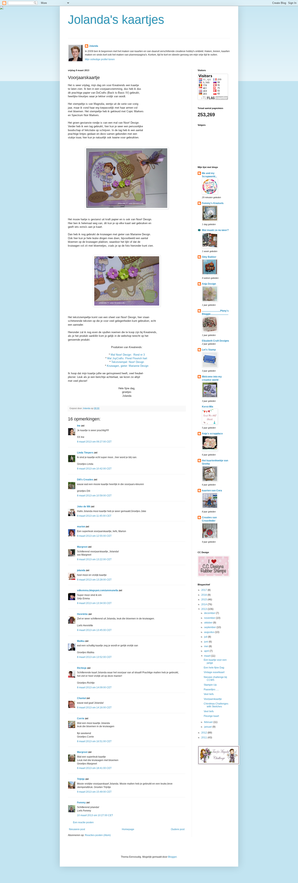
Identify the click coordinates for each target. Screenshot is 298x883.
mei (206, 646)
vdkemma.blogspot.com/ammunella (97, 590)
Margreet (82, 546)
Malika (81, 641)
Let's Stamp (209, 349)
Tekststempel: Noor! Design (127, 361)
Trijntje (81, 779)
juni (206, 641)
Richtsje (82, 668)
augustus (209, 632)
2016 (204, 594)
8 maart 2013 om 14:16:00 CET (94, 707)
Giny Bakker (209, 256)
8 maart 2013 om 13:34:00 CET (94, 603)
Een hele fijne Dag (214, 667)
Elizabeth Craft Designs (215, 340)
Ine (78, 425)
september (210, 627)
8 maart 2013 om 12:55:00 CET (94, 536)
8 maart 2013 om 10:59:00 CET (94, 495)
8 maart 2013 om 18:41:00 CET (94, 768)
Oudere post (177, 829)
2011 (204, 737)
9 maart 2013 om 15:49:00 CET (94, 791)
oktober (208, 622)
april (207, 651)
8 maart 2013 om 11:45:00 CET (94, 515)
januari (208, 726)
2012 (204, 732)
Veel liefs (209, 694)
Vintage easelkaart (214, 672)
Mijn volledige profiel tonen (100, 59)
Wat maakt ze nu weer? (215, 230)
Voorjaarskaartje (213, 699)
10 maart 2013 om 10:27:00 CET (95, 815)
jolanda (81, 570)
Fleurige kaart (211, 716)
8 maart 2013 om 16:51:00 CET (94, 741)
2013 (204, 609)
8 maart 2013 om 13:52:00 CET (94, 657)
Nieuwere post (77, 829)
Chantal (81, 698)
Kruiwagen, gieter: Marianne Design (127, 365)
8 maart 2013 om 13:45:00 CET (94, 630)
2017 (204, 590)
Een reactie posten (83, 822)
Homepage (128, 829)
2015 (204, 599)
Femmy (81, 802)
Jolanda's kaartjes (116, 19)
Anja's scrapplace (212, 433)
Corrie (80, 718)
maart (207, 655)
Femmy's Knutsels (213, 203)
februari (208, 722)
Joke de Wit (83, 506)
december (210, 613)
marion (81, 526)
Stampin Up (210, 684)
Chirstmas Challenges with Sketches (216, 705)
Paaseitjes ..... (211, 689)
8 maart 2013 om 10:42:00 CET (94, 468)
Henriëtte (82, 614)
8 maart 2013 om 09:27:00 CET (94, 441)
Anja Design (209, 283)
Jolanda (93, 46)
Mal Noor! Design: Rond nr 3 (128, 354)
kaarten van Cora (212, 490)
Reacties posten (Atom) (98, 835)
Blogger (172, 856)
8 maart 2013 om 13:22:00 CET (94, 559)
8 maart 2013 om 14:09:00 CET (94, 687)
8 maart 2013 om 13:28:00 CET (94, 579)
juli (206, 636)
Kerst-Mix (207, 406)
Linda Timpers (85, 452)
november (210, 618)
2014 (204, 604)
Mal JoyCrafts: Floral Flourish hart (127, 358)
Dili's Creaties (85, 479)
